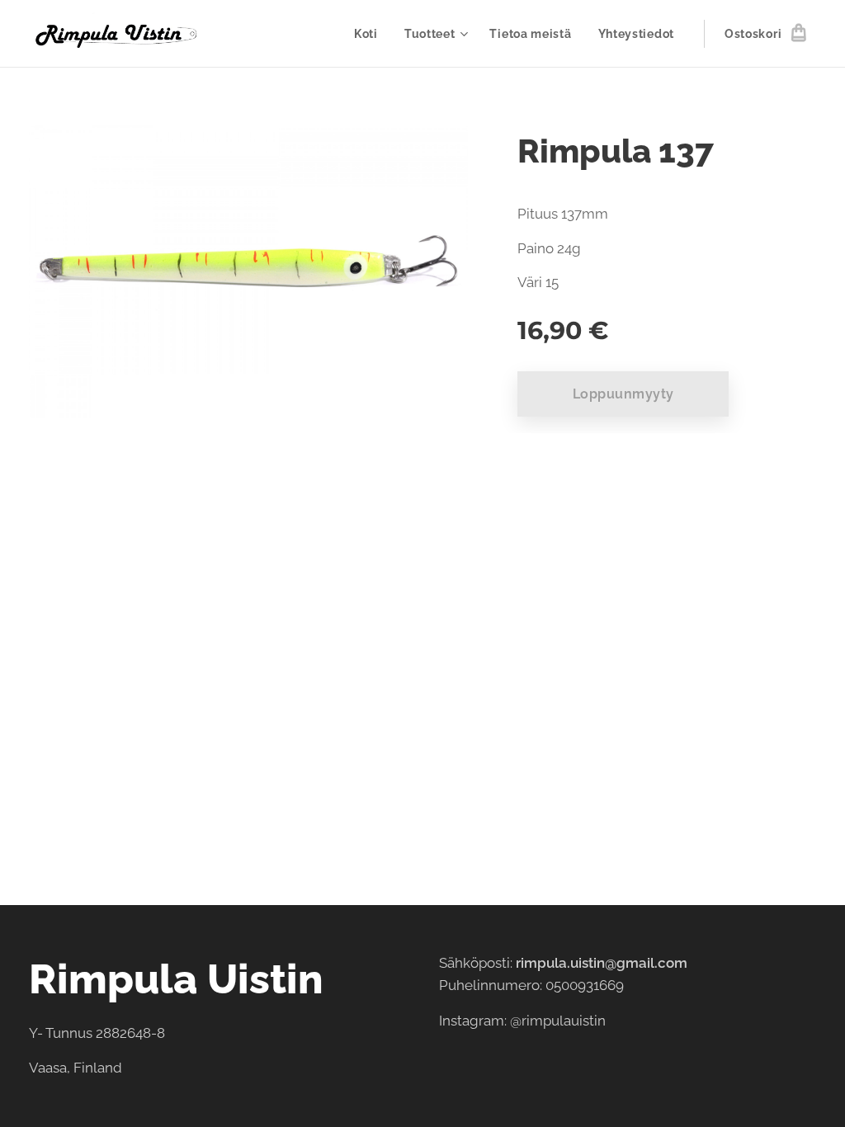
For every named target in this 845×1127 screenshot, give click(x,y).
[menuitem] (370, 33)
